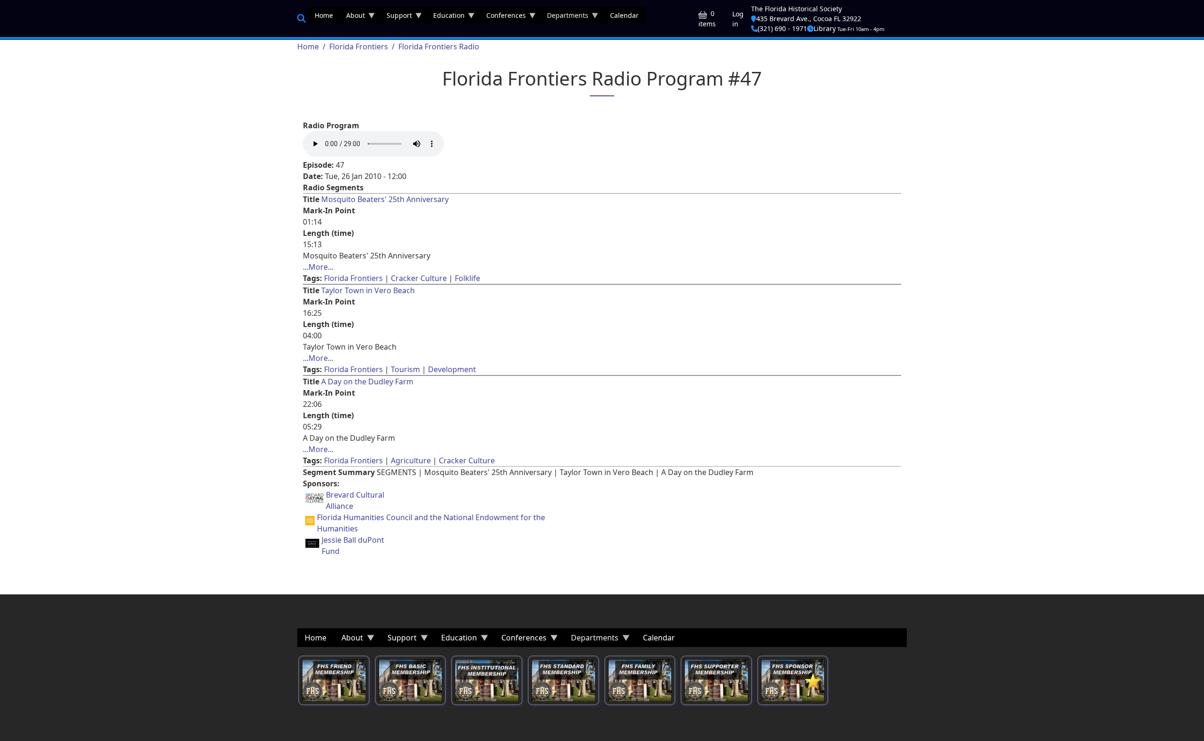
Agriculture (411, 460)
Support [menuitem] (396, 17)
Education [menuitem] (446, 17)
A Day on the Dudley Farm (367, 381)
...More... (318, 267)
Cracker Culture (419, 278)
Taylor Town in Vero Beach (368, 290)
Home (308, 46)
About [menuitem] (352, 17)
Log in (738, 18)
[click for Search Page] (301, 18)
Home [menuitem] (324, 15)
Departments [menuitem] (564, 17)
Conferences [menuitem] (503, 17)
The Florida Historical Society (796, 8)
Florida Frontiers (358, 46)
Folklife (467, 278)
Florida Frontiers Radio (438, 46)
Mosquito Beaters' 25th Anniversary (385, 199)
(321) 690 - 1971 (782, 28)
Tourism (405, 369)
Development (452, 369)
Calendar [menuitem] (624, 15)
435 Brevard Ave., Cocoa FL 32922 (808, 18)
